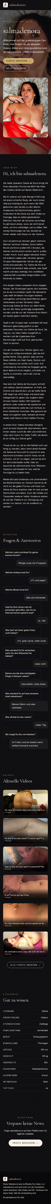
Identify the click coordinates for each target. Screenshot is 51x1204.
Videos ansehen (18, 61)
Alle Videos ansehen (25, 965)
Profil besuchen (25, 1143)
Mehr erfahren (16, 68)
